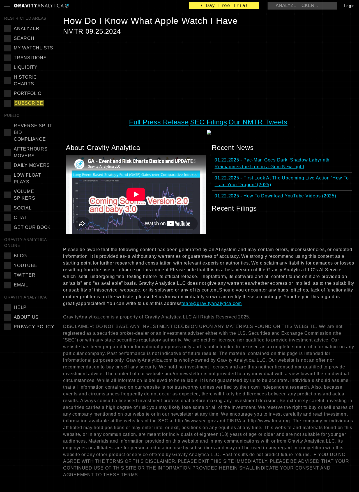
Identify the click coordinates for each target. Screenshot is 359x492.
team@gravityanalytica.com (211, 303)
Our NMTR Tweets (258, 122)
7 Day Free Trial (224, 5)
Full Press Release (159, 122)
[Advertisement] (209, 76)
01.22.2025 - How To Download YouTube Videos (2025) (275, 195)
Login (349, 5)
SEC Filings (208, 122)
